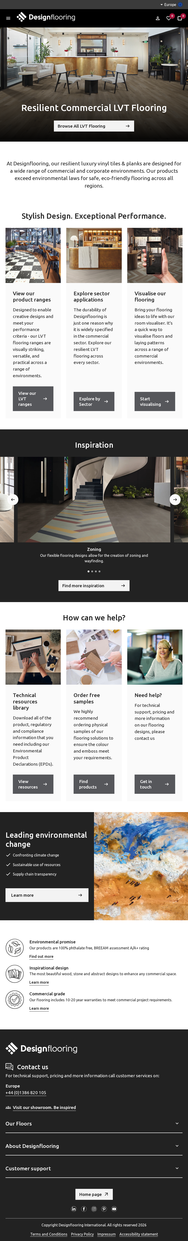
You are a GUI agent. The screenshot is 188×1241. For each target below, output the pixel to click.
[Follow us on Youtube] (114, 1209)
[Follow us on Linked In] (73, 1209)
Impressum (106, 1234)
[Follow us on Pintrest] (104, 1209)
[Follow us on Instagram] (94, 1209)
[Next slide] (175, 499)
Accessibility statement (138, 1234)
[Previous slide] (12, 499)
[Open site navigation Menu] (8, 18)
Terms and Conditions (48, 1234)
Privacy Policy (82, 1234)
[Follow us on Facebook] (84, 1209)
